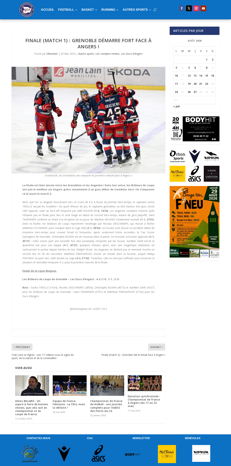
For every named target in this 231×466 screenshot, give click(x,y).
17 (176, 83)
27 (195, 92)
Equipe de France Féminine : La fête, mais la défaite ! (69, 404)
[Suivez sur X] (189, 8)
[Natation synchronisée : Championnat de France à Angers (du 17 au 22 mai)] (145, 383)
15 (206, 75)
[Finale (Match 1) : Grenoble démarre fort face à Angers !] (88, 120)
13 (195, 75)
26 (189, 92)
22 (206, 83)
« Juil (176, 106)
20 (195, 83)
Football (66, 9)
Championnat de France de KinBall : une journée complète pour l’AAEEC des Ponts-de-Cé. (106, 406)
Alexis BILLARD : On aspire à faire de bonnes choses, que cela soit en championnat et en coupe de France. (31, 407)
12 (189, 75)
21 (200, 83)
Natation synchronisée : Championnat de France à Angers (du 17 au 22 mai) (144, 401)
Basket (88, 9)
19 (189, 83)
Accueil (47, 9)
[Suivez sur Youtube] (203, 8)
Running (108, 9)
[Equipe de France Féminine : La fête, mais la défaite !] (70, 385)
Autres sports (135, 9)
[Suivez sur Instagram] (196, 8)
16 (212, 75)
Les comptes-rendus (107, 53)
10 (176, 75)
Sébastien (52, 53)
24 (176, 92)
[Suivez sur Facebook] (182, 8)
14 (200, 75)
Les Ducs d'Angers (132, 53)
